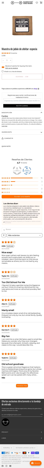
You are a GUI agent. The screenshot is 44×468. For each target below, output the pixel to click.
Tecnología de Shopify (11, 463)
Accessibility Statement (11, 461)
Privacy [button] (5, 432)
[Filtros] (4, 235)
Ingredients (7, 132)
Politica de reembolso (11, 459)
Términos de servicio (30, 457)
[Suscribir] (40, 414)
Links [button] (4, 438)
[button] (6, 53)
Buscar (31, 456)
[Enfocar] (7, 40)
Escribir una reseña (22, 197)
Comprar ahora (22, 83)
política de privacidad (11, 457)
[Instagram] (6, 466)
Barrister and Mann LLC (13, 456)
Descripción (7, 112)
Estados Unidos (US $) (25, 448)
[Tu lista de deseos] (36, 2)
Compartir (8, 138)
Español (6, 448)
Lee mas (4, 126)
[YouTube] (10, 466)
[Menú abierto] (5, 2)
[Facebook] (2, 466)
